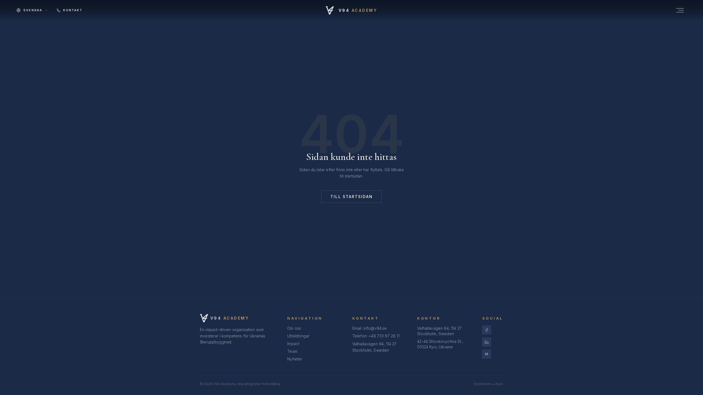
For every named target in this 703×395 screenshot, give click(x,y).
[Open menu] (680, 10)
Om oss (294, 328)
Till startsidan (351, 196)
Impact (293, 343)
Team (292, 351)
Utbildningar (298, 336)
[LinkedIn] (492, 342)
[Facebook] (492, 330)
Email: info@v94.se (369, 328)
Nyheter (294, 359)
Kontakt (72, 10)
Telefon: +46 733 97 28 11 (376, 336)
